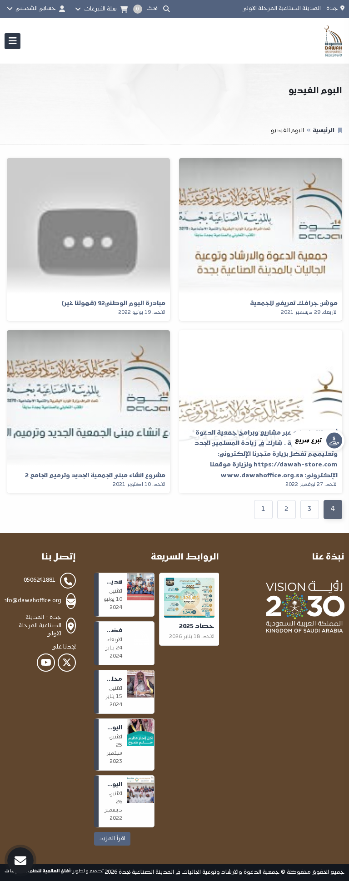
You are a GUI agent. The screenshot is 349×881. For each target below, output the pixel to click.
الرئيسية (323, 130)
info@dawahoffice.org (31, 600)
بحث (153, 8)
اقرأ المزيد (112, 838)
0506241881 (39, 580)
